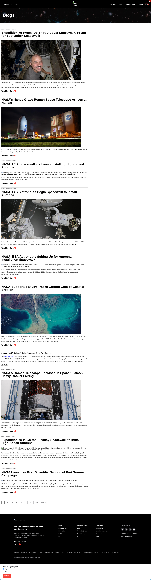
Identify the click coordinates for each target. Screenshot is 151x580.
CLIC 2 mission (9, 356)
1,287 (35, 502)
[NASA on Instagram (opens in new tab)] (126, 529)
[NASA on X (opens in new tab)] (130, 529)
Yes (6, 569)
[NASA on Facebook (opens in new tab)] (122, 529)
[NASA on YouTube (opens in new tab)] (134, 529)
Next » (43, 502)
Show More (5, 364)
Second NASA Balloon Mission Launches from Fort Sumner (26, 353)
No (6, 571)
